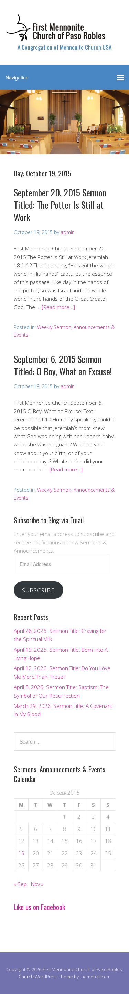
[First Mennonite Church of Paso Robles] (64, 35)
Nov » (37, 884)
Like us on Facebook (39, 907)
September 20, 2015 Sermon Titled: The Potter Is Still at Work (60, 205)
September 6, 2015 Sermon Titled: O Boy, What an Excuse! (63, 365)
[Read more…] (58, 307)
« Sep (20, 884)
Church (26, 976)
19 (21, 853)
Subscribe (38, 590)
